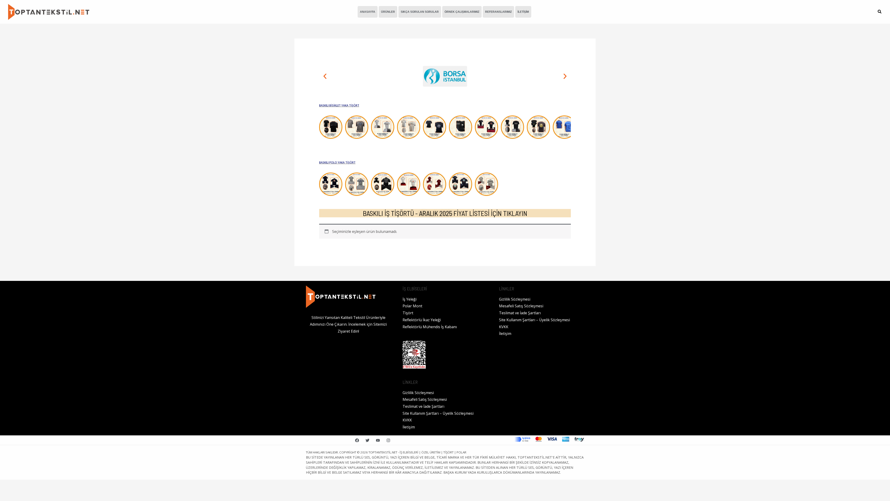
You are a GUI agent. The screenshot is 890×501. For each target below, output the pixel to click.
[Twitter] (367, 440)
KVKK (407, 420)
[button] (880, 12)
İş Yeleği (409, 299)
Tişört (408, 312)
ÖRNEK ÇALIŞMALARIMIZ (462, 11)
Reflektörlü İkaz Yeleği (422, 319)
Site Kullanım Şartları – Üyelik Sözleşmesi (438, 413)
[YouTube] (378, 440)
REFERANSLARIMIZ (498, 11)
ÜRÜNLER (388, 11)
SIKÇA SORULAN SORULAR (420, 11)
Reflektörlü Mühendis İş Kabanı (430, 326)
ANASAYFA (367, 11)
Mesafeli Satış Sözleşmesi (425, 399)
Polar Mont (412, 305)
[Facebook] (357, 440)
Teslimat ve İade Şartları (423, 406)
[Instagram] (388, 440)
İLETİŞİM (523, 11)
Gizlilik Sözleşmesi (418, 392)
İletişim (409, 427)
